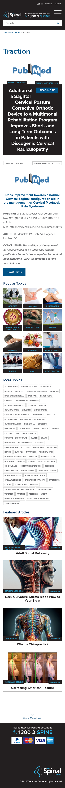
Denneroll (29, 424)
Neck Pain (52, 447)
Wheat (44, 494)
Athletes (54, 391)
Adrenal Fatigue (29, 386)
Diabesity (42, 424)
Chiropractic (40, 410)
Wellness (33, 494)
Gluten (34, 438)
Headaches (10, 442)
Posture (33, 457)
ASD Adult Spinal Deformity (13, 548)
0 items (48, 3)
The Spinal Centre (11, 32)
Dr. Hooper (24, 428)
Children (26, 410)
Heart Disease (25, 442)
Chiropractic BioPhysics (17, 414)
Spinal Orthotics (13, 475)
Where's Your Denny (14, 499)
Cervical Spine (12, 410)
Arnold (8, 391)
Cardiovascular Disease (26, 400)
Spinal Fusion (11, 471)
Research (9, 461)
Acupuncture (11, 386)
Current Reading (13, 424)
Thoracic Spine (44, 489)
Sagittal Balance (46, 461)
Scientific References (30, 466)
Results (20, 461)
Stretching (54, 480)
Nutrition (31, 452)
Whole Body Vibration (38, 499)
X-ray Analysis (12, 503)
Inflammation (11, 447)
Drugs (36, 428)
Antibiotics (45, 386)
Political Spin (46, 452)
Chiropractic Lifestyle (43, 414)
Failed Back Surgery (26, 433)
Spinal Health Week (47, 471)
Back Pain (32, 396)
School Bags (11, 466)
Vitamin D (21, 494)
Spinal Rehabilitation (35, 475)
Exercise (9, 433)
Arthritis (19, 391)
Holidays (39, 442)
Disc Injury (10, 428)
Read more (14, 272)
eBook (45, 428)
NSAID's (8, 452)
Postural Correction (15, 457)
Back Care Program (14, 396)
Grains (44, 438)
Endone (55, 428)
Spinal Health (27, 471)
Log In (40, 3)
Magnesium (38, 447)
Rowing (31, 461)
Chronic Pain (11, 419)
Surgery (34, 485)
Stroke (8, 485)
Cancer (8, 400)
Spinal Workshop (13, 480)
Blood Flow (46, 396)
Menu (58, 12)
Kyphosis (25, 447)
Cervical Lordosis (17, 83)
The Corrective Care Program (19, 489)
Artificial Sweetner (37, 391)
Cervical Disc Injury (14, 405)
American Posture (14, 682)
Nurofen (19, 452)
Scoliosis (49, 466)
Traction (9, 494)
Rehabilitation (48, 457)
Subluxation (21, 485)
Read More (55, 548)
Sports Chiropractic (35, 480)
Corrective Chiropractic (32, 419)
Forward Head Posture (16, 438)
